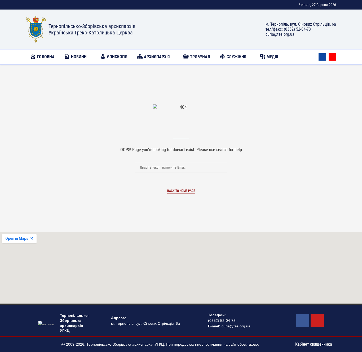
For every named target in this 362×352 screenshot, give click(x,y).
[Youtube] (332, 57)
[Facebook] (322, 57)
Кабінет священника (313, 344)
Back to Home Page (181, 191)
